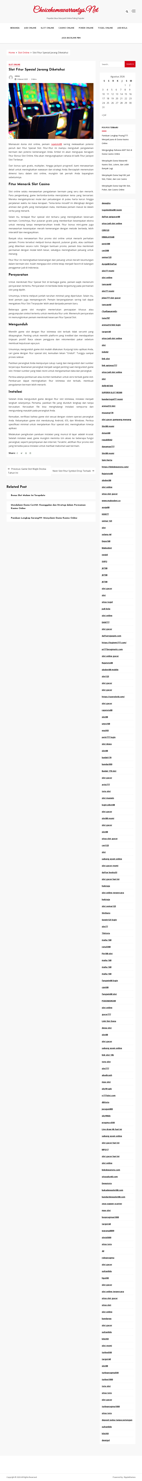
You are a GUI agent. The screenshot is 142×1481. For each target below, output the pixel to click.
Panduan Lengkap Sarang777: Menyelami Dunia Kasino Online (44, 518)
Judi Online (30, 28)
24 (103, 102)
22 (126, 98)
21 (121, 98)
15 (126, 94)
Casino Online (66, 28)
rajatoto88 (56, 144)
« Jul (104, 114)
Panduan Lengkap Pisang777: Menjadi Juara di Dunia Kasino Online (115, 139)
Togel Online (105, 28)
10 (103, 94)
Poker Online (86, 28)
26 (112, 102)
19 (112, 98)
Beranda (15, 28)
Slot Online (47, 28)
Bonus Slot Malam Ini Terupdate (28, 495)
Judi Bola (122, 28)
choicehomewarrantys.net (65, 10)
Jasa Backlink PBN (71, 38)
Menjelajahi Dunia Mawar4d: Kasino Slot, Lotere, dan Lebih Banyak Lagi (115, 164)
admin (17, 76)
